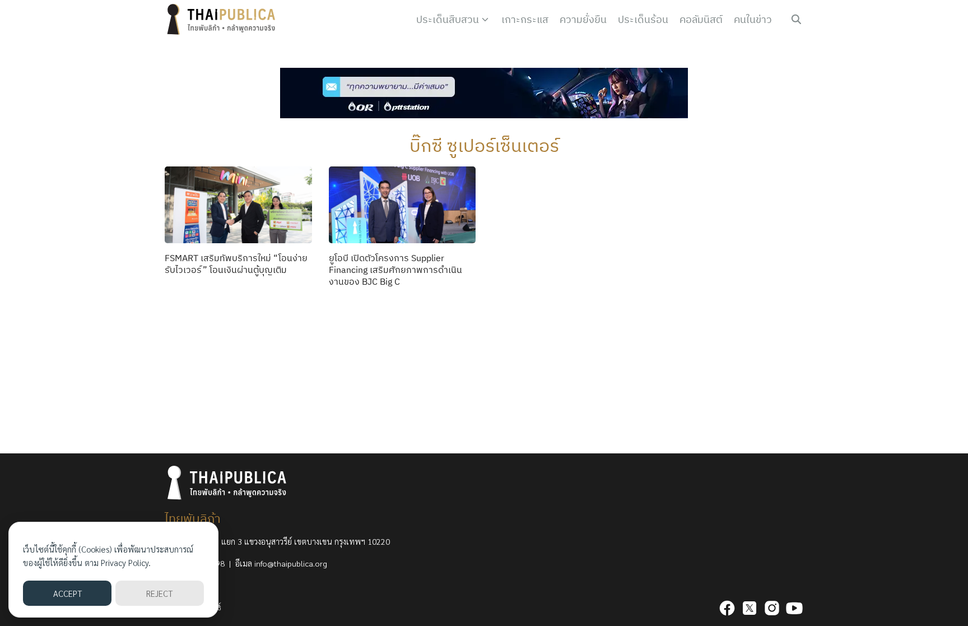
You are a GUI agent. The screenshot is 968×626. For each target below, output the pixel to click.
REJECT (159, 593)
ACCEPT (67, 593)
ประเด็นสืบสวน (447, 19)
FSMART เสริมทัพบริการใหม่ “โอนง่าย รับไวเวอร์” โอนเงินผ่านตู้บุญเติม (236, 263)
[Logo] (223, 19)
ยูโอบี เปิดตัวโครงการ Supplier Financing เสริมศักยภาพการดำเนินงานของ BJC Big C (395, 269)
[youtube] (794, 608)
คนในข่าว (753, 19)
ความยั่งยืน (583, 19)
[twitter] (749, 608)
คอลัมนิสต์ (701, 19)
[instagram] (772, 608)
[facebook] (727, 608)
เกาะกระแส (524, 19)
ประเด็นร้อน (643, 19)
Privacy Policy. (126, 562)
